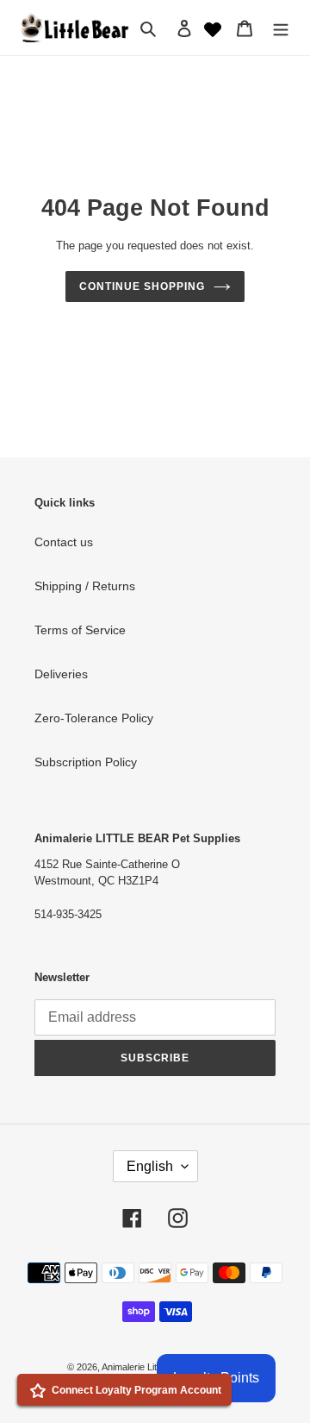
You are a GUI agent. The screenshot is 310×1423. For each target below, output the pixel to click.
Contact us (63, 542)
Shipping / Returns (84, 586)
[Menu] (281, 27)
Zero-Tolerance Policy (93, 718)
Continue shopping (141, 286)
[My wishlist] (212, 28)
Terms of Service (80, 630)
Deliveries (61, 674)
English (150, 1166)
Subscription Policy (85, 762)
